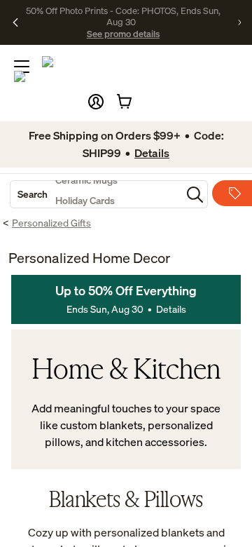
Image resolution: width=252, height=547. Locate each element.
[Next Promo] (239, 22)
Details (171, 309)
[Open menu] (21, 66)
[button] (96, 101)
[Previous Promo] (15, 22)
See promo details (123, 33)
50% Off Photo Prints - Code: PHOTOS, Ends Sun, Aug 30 (123, 16)
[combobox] (96, 194)
